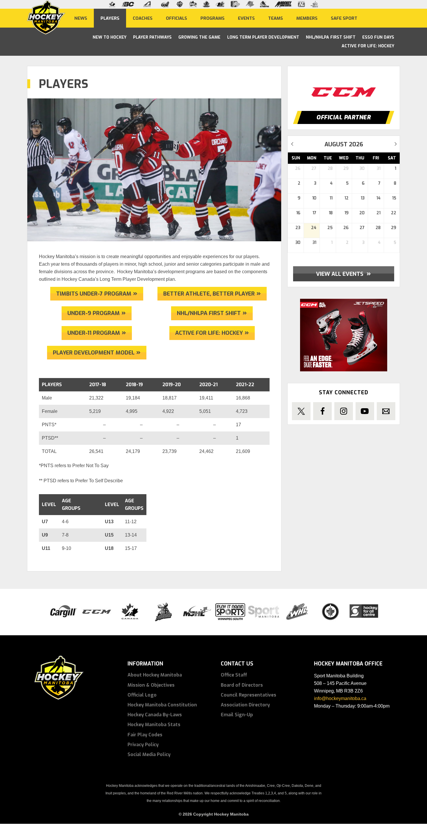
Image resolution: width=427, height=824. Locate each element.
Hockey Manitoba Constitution (162, 705)
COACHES (142, 18)
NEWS (80, 18)
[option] (344, 86)
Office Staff (234, 675)
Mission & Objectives (151, 685)
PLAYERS (110, 18)
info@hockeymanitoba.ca (340, 698)
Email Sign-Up (237, 715)
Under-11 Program (93, 333)
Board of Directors (242, 685)
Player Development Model (93, 352)
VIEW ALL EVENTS (343, 273)
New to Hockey (109, 37)
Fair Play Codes (145, 735)
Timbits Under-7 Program (93, 293)
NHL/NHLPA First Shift (331, 37)
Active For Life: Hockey (368, 46)
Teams (275, 18)
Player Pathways (152, 37)
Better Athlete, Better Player (209, 293)
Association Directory (245, 705)
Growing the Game (199, 37)
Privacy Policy (143, 745)
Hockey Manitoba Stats (154, 725)
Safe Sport (344, 18)
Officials (176, 18)
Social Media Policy (149, 754)
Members (306, 18)
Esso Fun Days (378, 37)
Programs (212, 18)
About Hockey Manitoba (155, 675)
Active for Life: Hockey (209, 333)
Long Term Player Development (263, 37)
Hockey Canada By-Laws (155, 715)
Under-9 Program (93, 313)
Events (246, 18)
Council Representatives (248, 695)
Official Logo (142, 695)
